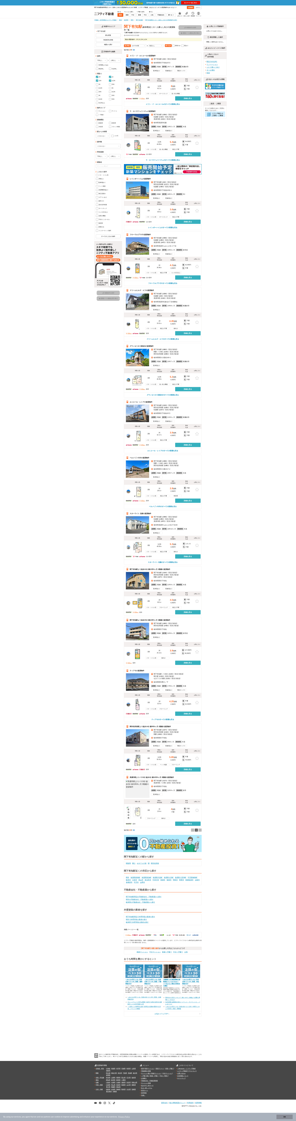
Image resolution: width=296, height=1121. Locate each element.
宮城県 (123, 1068)
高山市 (140, 880)
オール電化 (211, 70)
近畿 (97, 1082)
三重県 (123, 1080)
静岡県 (118, 1080)
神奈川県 (114, 1073)
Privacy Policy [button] (124, 1117)
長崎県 (118, 1089)
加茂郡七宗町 (169, 877)
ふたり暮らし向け (213, 67)
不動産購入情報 (146, 1071)
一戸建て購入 (145, 1076)
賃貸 (142, 1068)
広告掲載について (182, 1076)
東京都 (108, 1073)
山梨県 (113, 1077)
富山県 (123, 1077)
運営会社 (164, 1103)
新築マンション (142, 952)
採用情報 (198, 1103)
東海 (97, 1080)
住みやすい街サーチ (147, 1085)
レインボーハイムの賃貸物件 (140, 179)
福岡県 (108, 1089)
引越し (143, 1095)
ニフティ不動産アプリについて (187, 1071)
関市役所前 (155, 863)
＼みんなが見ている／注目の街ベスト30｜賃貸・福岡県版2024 (133, 981)
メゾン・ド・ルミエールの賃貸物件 (143, 56)
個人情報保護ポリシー (177, 1103)
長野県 (118, 1077)
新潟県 (108, 1077)
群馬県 (108, 1075)
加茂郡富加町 (146, 877)
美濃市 (162, 880)
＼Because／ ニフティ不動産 (186, 1068)
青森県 (113, 1068)
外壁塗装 (144, 1093)
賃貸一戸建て (169, 1068)
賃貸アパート (160, 1068)
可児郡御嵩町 (192, 877)
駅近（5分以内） (212, 61)
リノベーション (212, 64)
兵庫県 (113, 1082)
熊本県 (123, 1089)
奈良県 (128, 1082)
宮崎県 (134, 1089)
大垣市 (134, 880)
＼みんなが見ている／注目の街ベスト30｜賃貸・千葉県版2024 (152, 981)
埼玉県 (120, 1073)
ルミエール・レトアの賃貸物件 (141, 402)
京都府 (118, 1082)
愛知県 (108, 1080)
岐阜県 (113, 1080)
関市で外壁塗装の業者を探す (136, 919)
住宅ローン (144, 1090)
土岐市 (197, 880)
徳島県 (134, 1085)
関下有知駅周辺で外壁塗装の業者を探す (140, 917)
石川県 (128, 1077)
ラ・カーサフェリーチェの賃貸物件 (143, 111)
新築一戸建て (167, 952)
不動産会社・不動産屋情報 (149, 1081)
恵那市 (181, 880)
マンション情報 (146, 1083)
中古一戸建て (178, 952)
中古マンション (155, 952)
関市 (127, 877)
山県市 (142, 882)
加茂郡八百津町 (180, 877)
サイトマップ (181, 1078)
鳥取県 (118, 1085)
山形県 (134, 1068)
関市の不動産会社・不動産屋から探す (139, 899)
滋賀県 (123, 1082)
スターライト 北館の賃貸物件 (140, 513)
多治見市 (148, 880)
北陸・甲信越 (100, 1077)
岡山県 (113, 1085)
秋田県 (128, 1068)
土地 (186, 952)
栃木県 (135, 1073)
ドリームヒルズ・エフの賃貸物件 (142, 290)
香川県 (108, 1087)
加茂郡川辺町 (157, 877)
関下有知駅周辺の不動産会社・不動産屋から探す (144, 897)
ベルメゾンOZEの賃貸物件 (139, 458)
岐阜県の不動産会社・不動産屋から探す (140, 902)
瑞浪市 (169, 880)
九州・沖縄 (99, 1089)
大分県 (128, 1089)
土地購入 (144, 1078)
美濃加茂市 (189, 880)
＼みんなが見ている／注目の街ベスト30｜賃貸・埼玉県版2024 (190, 981)
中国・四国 (99, 1085)
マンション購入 (146, 1073)
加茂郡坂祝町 (135, 877)
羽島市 (175, 880)
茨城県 (130, 1073)
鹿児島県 (109, 1091)
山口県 (128, 1085)
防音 (208, 73)
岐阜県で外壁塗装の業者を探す (137, 922)
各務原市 (129, 882)
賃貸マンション (149, 1068)
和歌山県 (134, 1082)
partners (47, 1117)
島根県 (123, 1085)
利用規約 (190, 1103)
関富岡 (128, 863)
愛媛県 (113, 1087)
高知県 (118, 1087)
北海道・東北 (100, 1068)
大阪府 (108, 1082)
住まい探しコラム (146, 1088)
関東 (97, 1073)
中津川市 (156, 880)
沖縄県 (115, 1091)
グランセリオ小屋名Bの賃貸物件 (142, 346)
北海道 (108, 1068)
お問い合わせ (181, 1073)
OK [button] (284, 1117)
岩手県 (118, 1068)
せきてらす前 (141, 863)
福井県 (134, 1077)
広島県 (108, 1085)
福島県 (108, 1070)
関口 (133, 863)
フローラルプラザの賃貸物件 (140, 234)
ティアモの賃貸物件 (137, 671)
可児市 (136, 882)
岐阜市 (128, 880)
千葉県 (125, 1073)
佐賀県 (113, 1089)
